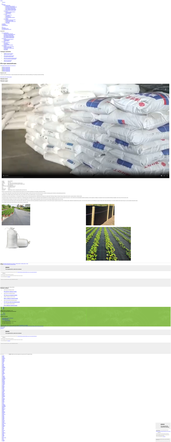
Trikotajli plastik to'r (8, 12)
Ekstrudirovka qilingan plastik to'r (10, 11)
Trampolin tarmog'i (8, 16)
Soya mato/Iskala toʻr (7, 42)
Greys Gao (1, 328)
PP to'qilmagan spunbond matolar (10, 7)
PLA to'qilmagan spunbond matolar (11, 10)
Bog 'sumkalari (4, 45)
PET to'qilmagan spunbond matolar (11, 8)
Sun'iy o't (7, 18)
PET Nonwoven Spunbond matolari (10, 295)
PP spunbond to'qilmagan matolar (8, 56)
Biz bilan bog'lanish (5, 25)
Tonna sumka (7, 22)
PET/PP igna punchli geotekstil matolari (9, 34)
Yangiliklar (3, 23)
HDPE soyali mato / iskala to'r (8, 54)
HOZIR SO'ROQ (2, 314)
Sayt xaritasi (26, 325)
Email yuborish (2, 327)
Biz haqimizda (4, 24)
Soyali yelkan (8, 15)
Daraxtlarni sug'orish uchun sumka (10, 19)
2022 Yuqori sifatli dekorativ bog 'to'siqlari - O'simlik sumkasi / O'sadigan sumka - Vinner (15, 263)
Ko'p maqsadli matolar (7, 5)
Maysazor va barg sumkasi (9, 20)
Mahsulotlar (3, 4)
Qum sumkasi (6, 49)
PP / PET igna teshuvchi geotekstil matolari (10, 264)
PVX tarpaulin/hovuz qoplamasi (10, 17)
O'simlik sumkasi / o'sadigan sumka (11, 21)
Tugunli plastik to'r (8, 13)
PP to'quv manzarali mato (7, 61)
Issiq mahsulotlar (21, 325)
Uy (2, 3)
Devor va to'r (4, 38)
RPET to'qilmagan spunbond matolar (11, 9)
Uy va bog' (5, 14)
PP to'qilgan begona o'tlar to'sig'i (10, 6)
